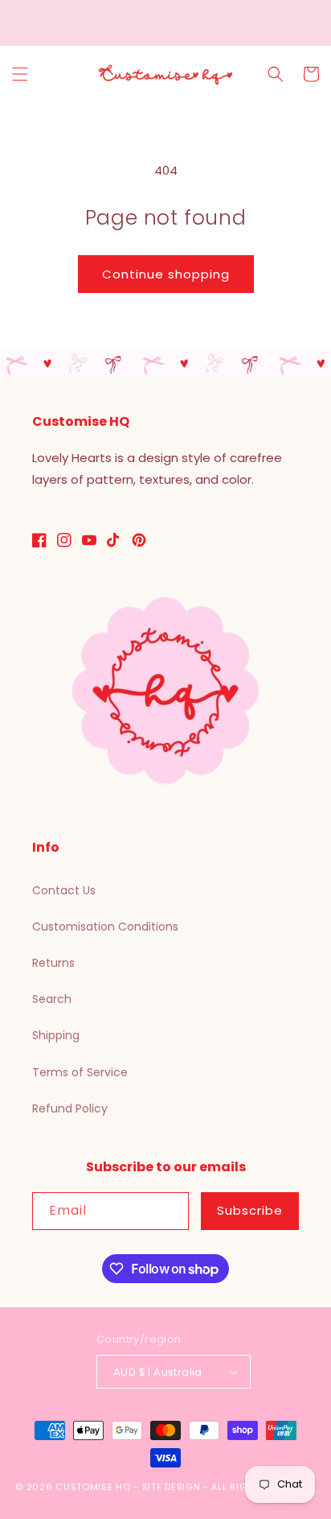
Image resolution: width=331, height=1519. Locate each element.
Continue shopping (166, 274)
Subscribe (250, 1210)
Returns (53, 963)
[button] (20, 74)
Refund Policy (70, 1108)
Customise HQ (92, 1486)
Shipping (56, 1035)
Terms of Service (80, 1072)
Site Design (171, 1486)
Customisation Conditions (105, 926)
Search (52, 999)
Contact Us (64, 890)
